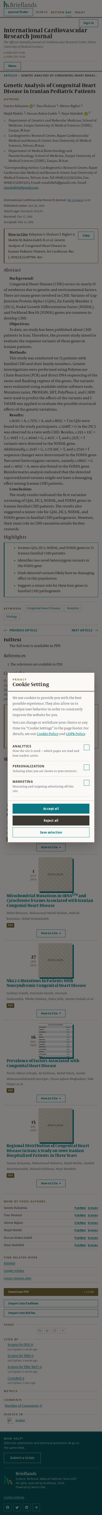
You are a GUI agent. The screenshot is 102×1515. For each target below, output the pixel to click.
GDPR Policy (75, 734)
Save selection (51, 832)
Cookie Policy (47, 734)
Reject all (51, 820)
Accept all (51, 809)
